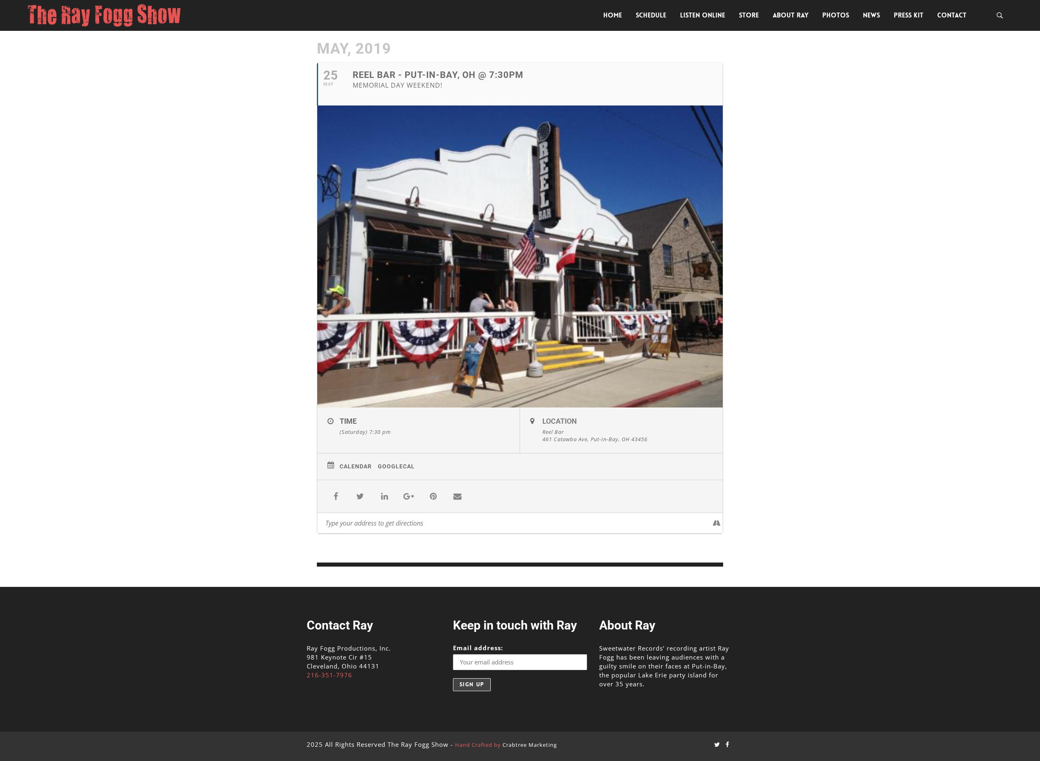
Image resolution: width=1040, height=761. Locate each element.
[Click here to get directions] (716, 523)
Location (559, 421)
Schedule (651, 15)
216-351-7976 (329, 675)
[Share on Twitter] (360, 496)
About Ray (790, 15)
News (871, 15)
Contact (951, 15)
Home (612, 15)
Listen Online (702, 15)
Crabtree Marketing (530, 744)
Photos (835, 15)
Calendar (356, 466)
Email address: (478, 648)
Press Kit (908, 15)
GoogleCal (396, 466)
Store (749, 15)
